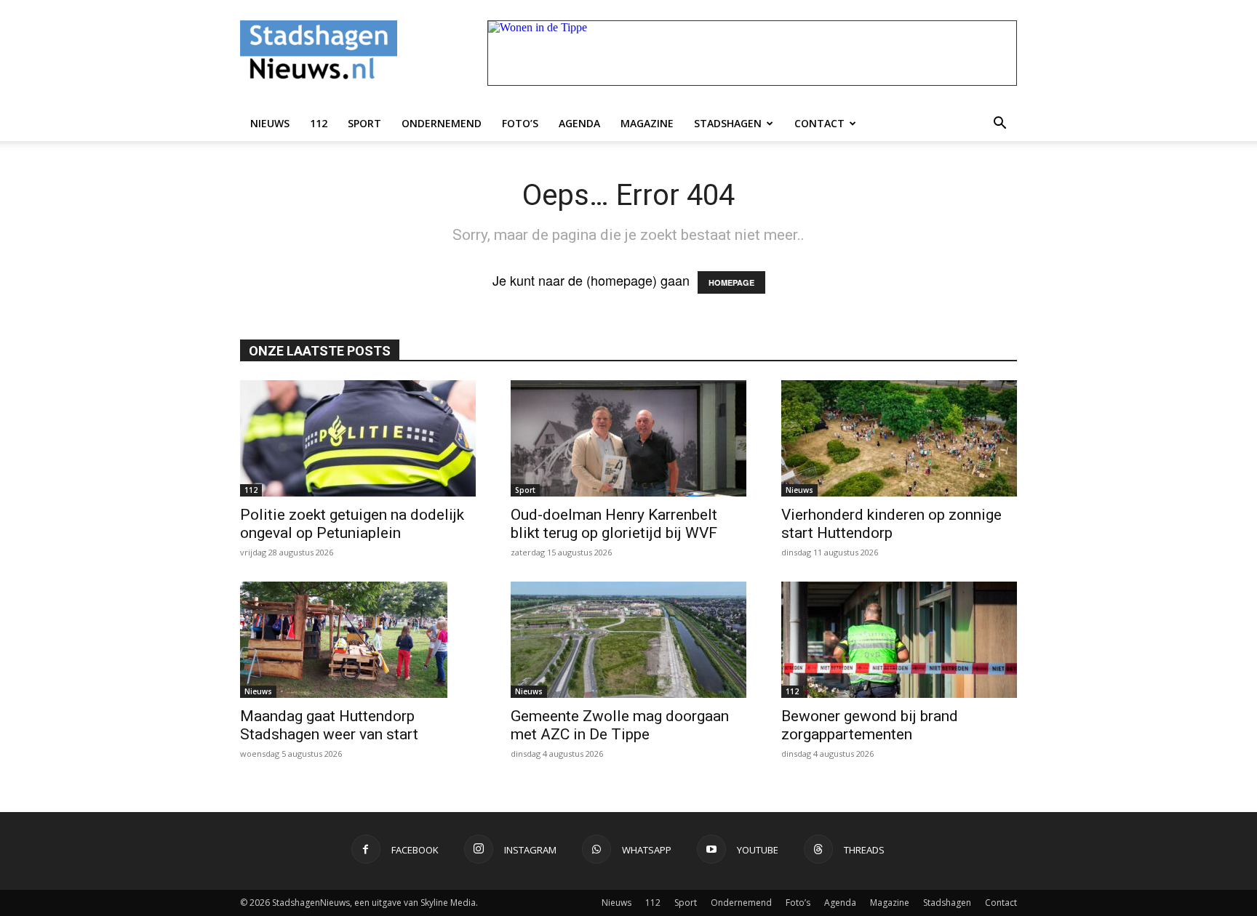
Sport (364, 123)
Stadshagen (728, 123)
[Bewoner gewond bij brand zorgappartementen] (899, 640)
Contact (819, 123)
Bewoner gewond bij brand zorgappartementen (869, 725)
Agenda (579, 123)
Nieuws (270, 123)
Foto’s (520, 123)
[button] (999, 123)
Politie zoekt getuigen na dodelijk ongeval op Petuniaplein (352, 524)
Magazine (647, 123)
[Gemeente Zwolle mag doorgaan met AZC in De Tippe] (628, 640)
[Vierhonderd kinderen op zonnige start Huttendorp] (899, 438)
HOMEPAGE (731, 282)
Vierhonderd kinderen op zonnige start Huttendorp (891, 524)
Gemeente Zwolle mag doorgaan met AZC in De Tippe (620, 725)
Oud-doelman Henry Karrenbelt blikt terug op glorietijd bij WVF (614, 524)
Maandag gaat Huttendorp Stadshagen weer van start (329, 725)
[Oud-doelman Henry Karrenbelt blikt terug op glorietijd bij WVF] (628, 438)
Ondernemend (442, 123)
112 (318, 123)
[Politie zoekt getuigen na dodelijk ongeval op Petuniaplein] (358, 438)
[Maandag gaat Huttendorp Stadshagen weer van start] (358, 640)
